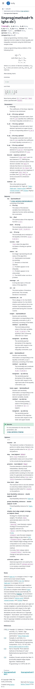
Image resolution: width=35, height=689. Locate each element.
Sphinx (12, 684)
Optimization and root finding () (16, 11)
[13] (20, 581)
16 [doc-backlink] (5, 657)
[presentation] (19, 58)
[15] (12, 533)
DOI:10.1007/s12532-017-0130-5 (18, 647)
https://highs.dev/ (23, 636)
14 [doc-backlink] (5, 638)
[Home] (3, 9)
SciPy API (8, 9)
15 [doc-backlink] (5, 649)
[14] (23, 581)
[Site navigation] (3, 3)
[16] (29, 537)
